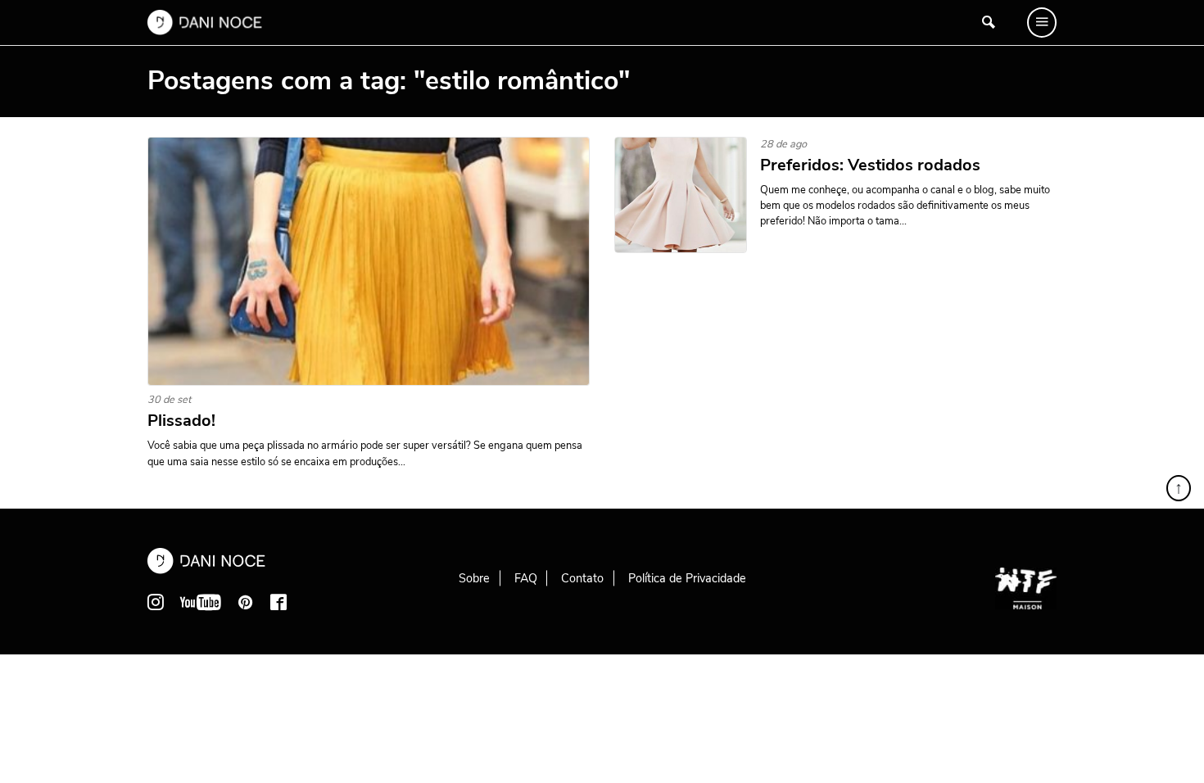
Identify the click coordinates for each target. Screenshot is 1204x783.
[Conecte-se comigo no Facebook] (278, 602)
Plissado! (181, 421)
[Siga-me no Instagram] (155, 602)
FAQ (525, 578)
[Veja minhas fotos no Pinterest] (246, 602)
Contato (582, 578)
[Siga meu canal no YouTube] (200, 602)
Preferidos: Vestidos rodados (870, 165)
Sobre (474, 578)
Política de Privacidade (687, 578)
